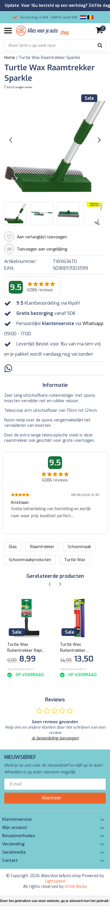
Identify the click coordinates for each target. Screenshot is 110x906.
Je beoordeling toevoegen (55, 738)
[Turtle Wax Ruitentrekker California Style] (79, 618)
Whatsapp (93, 323)
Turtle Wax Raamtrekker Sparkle (49, 57)
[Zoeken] (100, 45)
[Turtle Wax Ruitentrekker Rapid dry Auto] (26, 618)
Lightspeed (55, 881)
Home (9, 57)
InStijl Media (76, 886)
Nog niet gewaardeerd (20, 669)
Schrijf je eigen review (19, 87)
